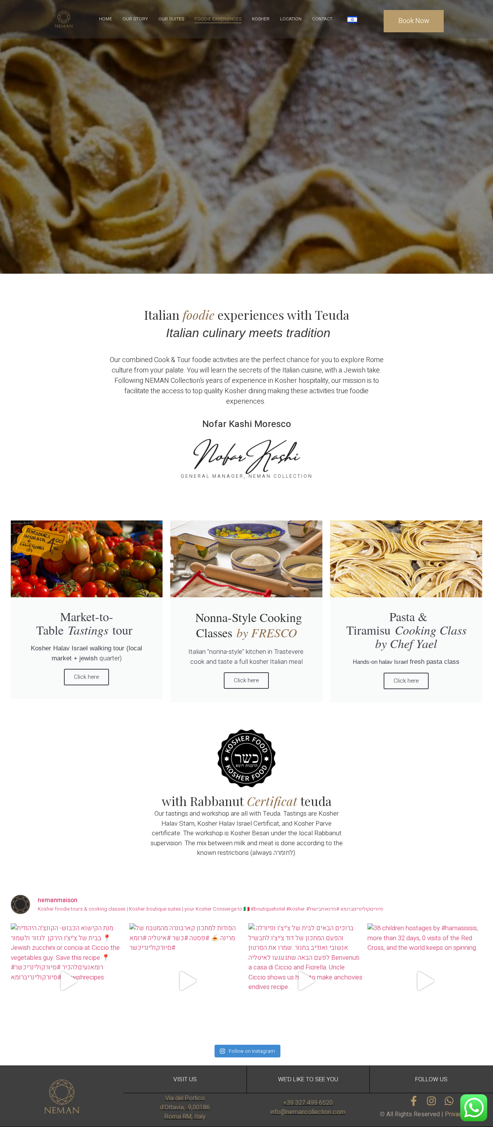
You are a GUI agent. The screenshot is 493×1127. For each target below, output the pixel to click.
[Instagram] (431, 1101)
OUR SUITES (171, 19)
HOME (105, 19)
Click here (246, 680)
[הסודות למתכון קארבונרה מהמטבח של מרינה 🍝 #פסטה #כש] (187, 980)
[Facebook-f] (414, 1101)
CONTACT (322, 19)
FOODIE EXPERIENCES (218, 19)
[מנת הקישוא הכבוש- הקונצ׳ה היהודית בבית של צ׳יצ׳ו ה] (68, 980)
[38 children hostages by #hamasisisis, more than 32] (425, 980)
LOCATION (291, 19)
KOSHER (261, 19)
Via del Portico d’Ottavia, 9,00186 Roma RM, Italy (185, 1107)
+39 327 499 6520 (308, 1102)
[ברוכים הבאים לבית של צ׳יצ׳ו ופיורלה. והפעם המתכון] (306, 980)
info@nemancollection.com (307, 1111)
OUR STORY (135, 19)
